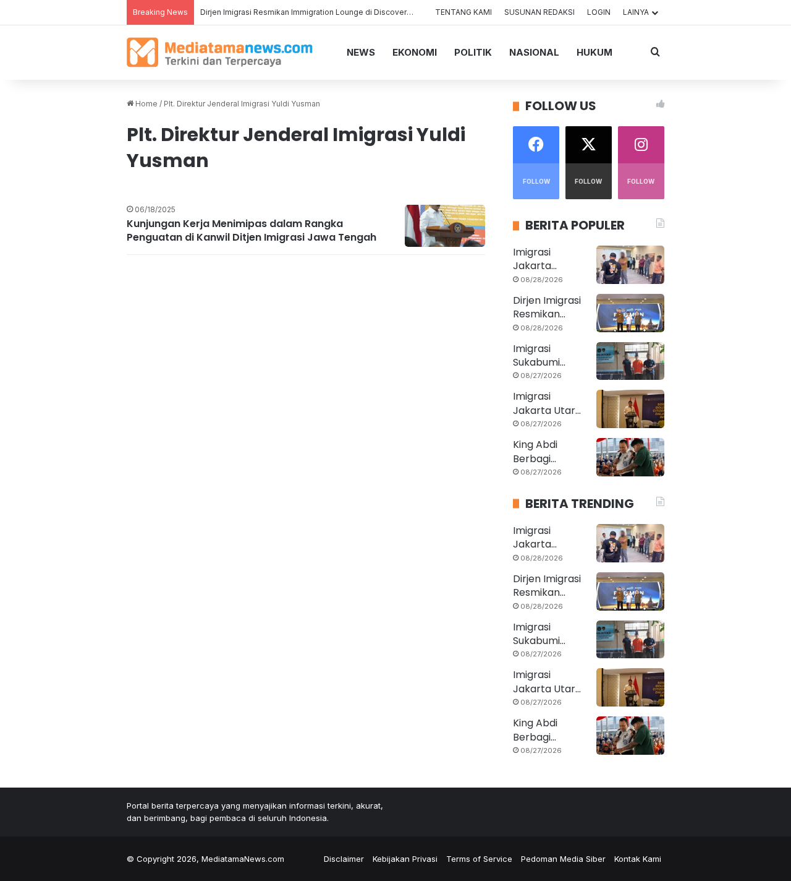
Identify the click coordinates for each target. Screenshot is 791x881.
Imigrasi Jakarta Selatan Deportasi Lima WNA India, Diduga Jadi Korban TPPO (549, 259)
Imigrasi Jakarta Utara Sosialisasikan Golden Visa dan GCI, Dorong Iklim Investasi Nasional (547, 404)
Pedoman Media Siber (563, 859)
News (361, 52)
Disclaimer (344, 859)
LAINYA (636, 12)
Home (145, 103)
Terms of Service (479, 859)
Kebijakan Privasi (405, 859)
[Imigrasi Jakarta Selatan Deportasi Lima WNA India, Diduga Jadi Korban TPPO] (630, 265)
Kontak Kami (637, 859)
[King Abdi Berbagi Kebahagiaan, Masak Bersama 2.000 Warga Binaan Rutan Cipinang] (630, 457)
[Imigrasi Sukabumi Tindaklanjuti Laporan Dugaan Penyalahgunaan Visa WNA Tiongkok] (630, 361)
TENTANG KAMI (463, 12)
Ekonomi (414, 52)
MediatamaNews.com (242, 859)
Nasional (534, 52)
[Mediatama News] (220, 52)
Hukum (594, 52)
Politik (473, 52)
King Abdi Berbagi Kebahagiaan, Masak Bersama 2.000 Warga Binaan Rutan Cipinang (549, 452)
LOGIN (599, 12)
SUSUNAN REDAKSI (539, 12)
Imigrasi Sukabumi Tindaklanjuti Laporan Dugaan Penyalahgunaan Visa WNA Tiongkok (547, 356)
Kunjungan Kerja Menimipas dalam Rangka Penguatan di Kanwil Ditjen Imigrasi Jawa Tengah (251, 230)
